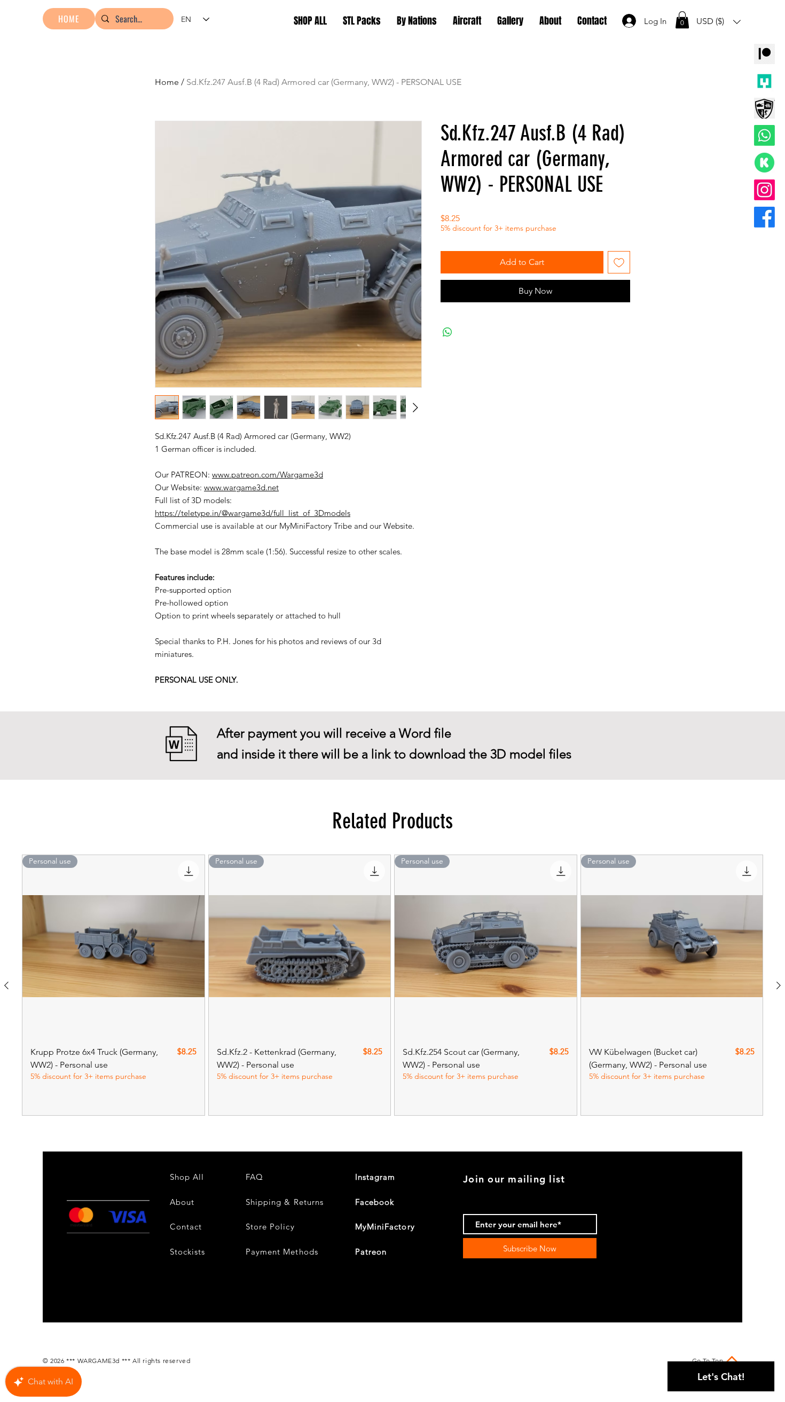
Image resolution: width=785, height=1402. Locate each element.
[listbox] (718, 21)
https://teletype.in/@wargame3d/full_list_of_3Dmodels (252, 513)
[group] (392, 985)
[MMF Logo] (764, 81)
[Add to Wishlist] (619, 262)
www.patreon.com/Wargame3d (267, 474)
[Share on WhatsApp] (447, 332)
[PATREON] (764, 53)
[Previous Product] (6, 985)
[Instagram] (764, 189)
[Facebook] (764, 217)
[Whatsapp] (764, 135)
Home (167, 82)
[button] (682, 19)
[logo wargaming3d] (764, 108)
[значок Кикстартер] (764, 162)
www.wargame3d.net (241, 487)
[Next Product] (778, 985)
